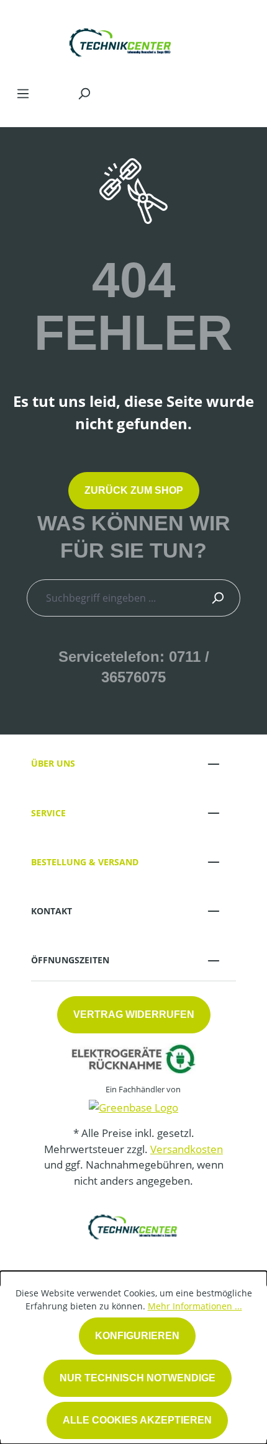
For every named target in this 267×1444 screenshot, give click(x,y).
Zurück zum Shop (133, 490)
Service (48, 813)
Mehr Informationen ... (195, 1306)
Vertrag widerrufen (133, 1014)
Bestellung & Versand (84, 862)
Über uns (53, 763)
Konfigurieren (137, 1335)
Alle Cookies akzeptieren (137, 1420)
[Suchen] (84, 93)
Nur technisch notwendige (137, 1378)
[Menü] (23, 93)
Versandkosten (186, 1149)
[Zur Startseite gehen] (121, 40)
